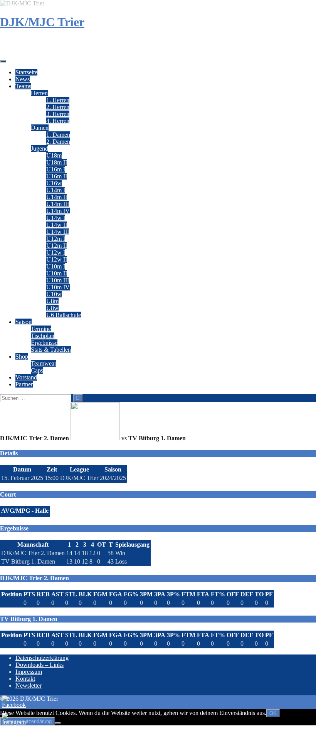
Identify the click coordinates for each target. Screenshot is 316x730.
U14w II (56, 225)
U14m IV (58, 211)
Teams (23, 86)
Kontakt (25, 678)
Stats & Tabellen (51, 349)
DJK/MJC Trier (42, 22)
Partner (24, 384)
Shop (21, 356)
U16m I (55, 169)
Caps (37, 370)
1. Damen (58, 134)
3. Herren (57, 114)
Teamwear (43, 363)
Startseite (26, 72)
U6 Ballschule (63, 315)
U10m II (56, 273)
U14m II (56, 197)
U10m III (57, 280)
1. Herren (57, 100)
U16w (54, 183)
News (22, 79)
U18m (54, 155)
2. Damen (58, 141)
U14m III (57, 204)
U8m (52, 301)
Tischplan (42, 335)
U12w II (56, 259)
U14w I (55, 218)
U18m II (56, 162)
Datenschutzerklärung (42, 657)
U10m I (55, 266)
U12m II (56, 245)
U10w (54, 294)
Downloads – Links (39, 664)
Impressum (28, 671)
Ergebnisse (44, 342)
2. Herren (57, 107)
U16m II (56, 176)
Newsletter (28, 685)
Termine (41, 329)
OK (273, 713)
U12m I (55, 238)
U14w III (57, 231)
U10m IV (58, 287)
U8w (52, 308)
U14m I (55, 190)
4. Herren (57, 120)
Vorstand (26, 377)
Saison (23, 322)
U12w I (55, 252)
